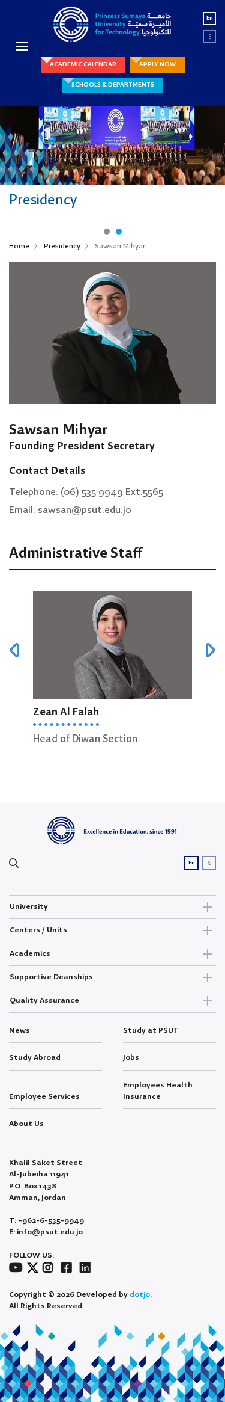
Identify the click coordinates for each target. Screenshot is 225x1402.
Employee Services (44, 1096)
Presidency (62, 246)
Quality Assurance (44, 1000)
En (209, 18)
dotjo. (141, 1294)
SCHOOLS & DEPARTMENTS (112, 85)
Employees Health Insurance (158, 1091)
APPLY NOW (157, 64)
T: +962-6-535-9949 (46, 1220)
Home (19, 246)
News (19, 1030)
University (29, 906)
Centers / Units (38, 930)
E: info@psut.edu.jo (46, 1232)
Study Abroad (35, 1057)
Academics (30, 953)
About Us (26, 1124)
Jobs (131, 1057)
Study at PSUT (151, 1030)
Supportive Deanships (51, 977)
